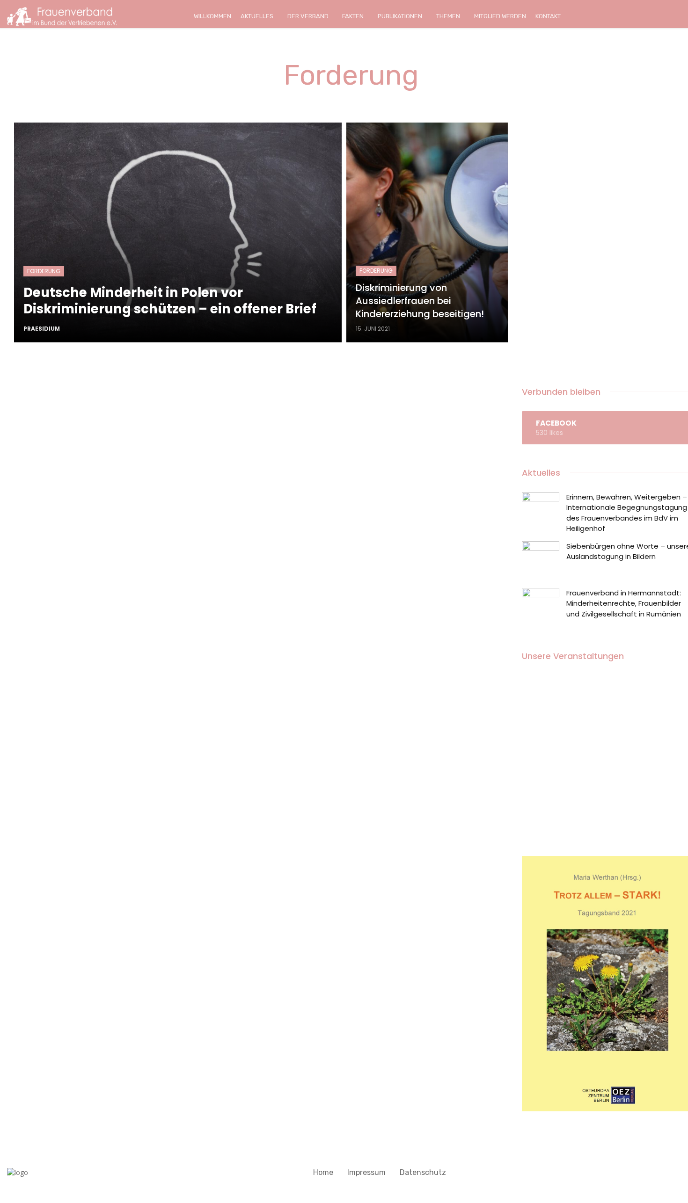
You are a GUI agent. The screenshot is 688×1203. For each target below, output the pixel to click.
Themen (448, 16)
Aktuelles (257, 16)
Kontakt (548, 16)
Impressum (366, 1172)
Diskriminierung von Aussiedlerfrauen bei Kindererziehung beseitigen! (420, 301)
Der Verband (308, 16)
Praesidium (41, 329)
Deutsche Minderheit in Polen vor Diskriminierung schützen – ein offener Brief (169, 301)
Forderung (43, 271)
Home (323, 1172)
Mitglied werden (500, 16)
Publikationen (400, 16)
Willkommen (212, 16)
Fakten (353, 16)
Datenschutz (423, 1172)
